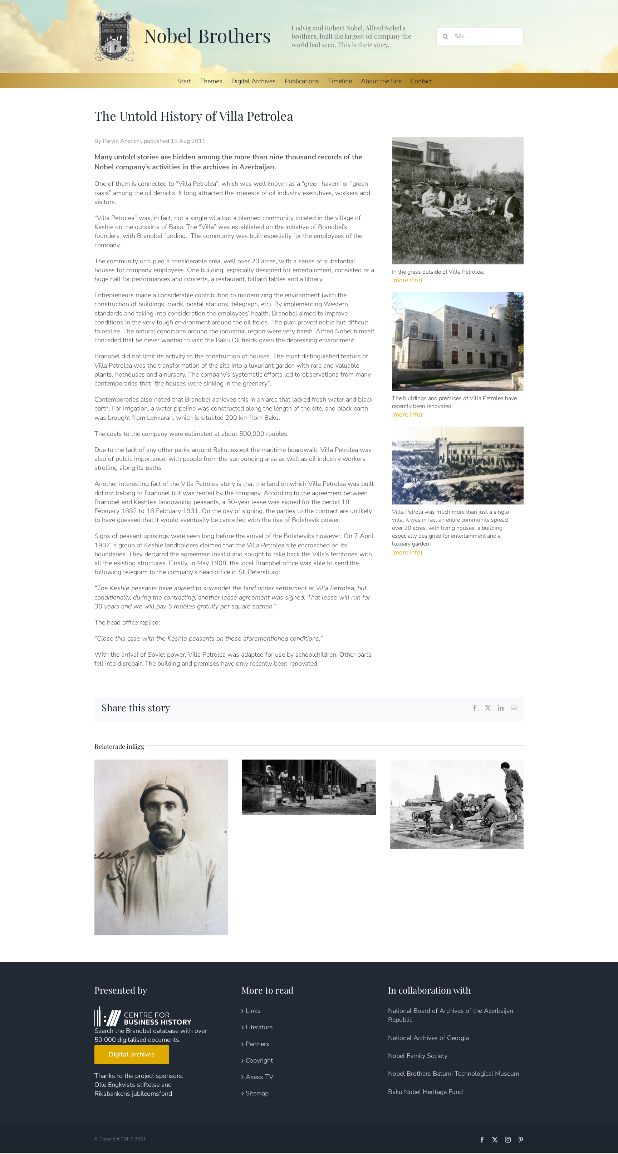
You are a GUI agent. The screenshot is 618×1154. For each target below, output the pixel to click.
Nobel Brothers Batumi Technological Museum (453, 1073)
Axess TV (259, 1077)
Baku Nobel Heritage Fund (425, 1092)
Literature (259, 1027)
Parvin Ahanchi (122, 141)
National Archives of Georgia (428, 1038)
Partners (257, 1044)
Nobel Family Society (417, 1055)
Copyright (259, 1060)
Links (253, 1010)
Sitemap (257, 1093)
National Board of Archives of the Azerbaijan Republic (450, 1015)
